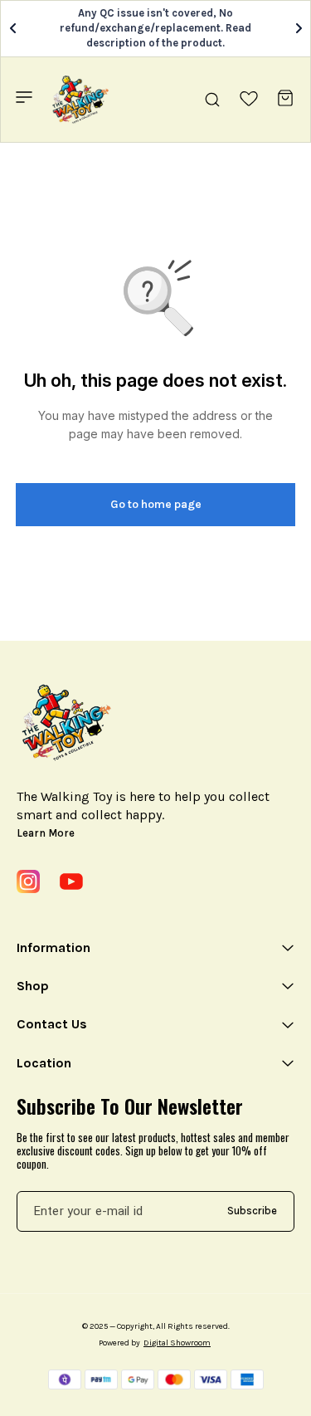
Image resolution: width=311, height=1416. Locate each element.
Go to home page (156, 504)
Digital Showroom (177, 1343)
